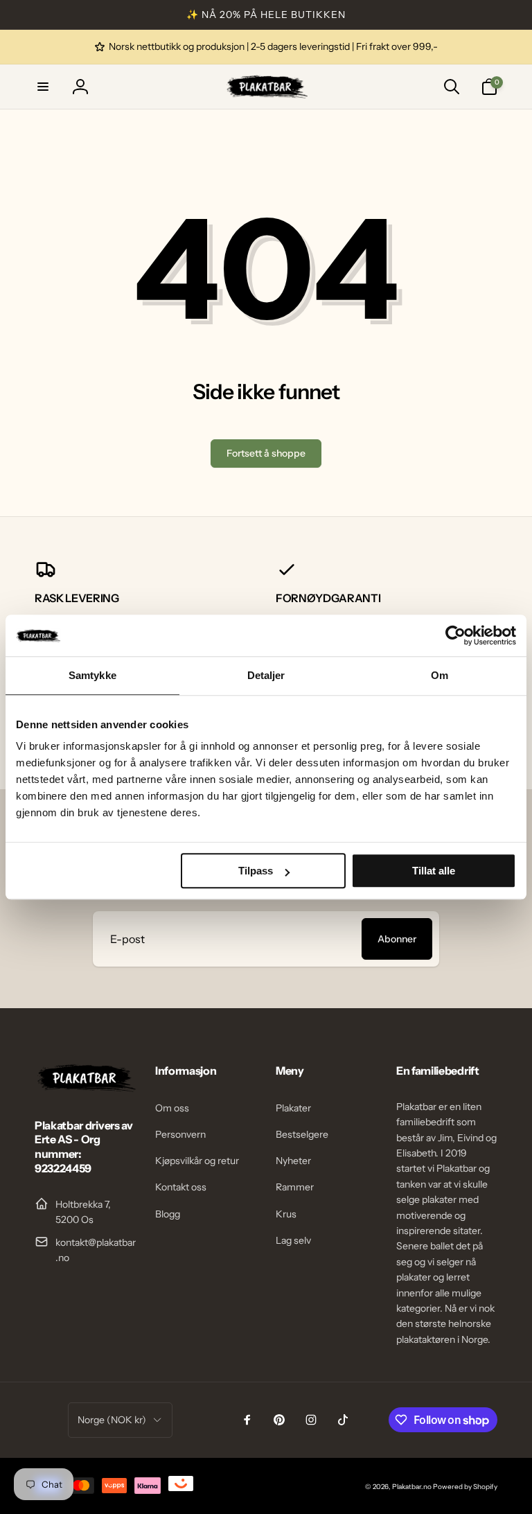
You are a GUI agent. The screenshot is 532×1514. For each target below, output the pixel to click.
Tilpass (255, 871)
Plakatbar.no (412, 1486)
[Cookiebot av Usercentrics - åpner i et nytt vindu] (455, 635)
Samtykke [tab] (92, 675)
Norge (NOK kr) (112, 1420)
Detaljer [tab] (266, 675)
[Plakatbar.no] (85, 1088)
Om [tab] (439, 675)
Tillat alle (433, 871)
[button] (43, 86)
